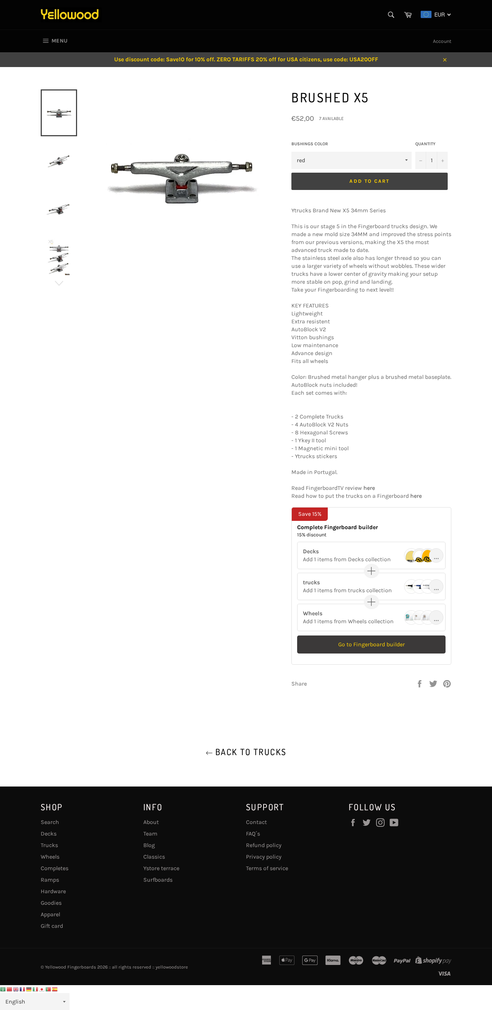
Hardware (53, 891)
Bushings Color (309, 143)
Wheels (50, 856)
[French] (22, 988)
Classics (154, 856)
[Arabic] (3, 988)
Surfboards (158, 879)
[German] (29, 988)
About (151, 822)
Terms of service (267, 868)
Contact (256, 822)
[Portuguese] (48, 988)
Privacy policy (263, 856)
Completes (54, 868)
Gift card (52, 925)
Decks (49, 833)
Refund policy (263, 845)
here (369, 487)
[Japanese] (42, 988)
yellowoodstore (172, 967)
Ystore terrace (161, 868)
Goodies (51, 902)
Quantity (425, 143)
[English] (16, 988)
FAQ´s (253, 833)
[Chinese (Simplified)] (9, 988)
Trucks (49, 845)
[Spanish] (55, 988)
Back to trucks (250, 751)
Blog (149, 845)
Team (150, 833)
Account (442, 41)
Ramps (50, 879)
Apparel (50, 914)
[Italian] (35, 988)
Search (50, 822)
